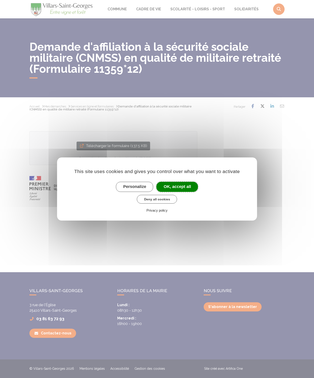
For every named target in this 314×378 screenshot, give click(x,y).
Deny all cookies (157, 199)
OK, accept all (177, 186)
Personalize (134, 186)
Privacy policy (157, 210)
